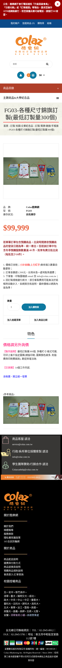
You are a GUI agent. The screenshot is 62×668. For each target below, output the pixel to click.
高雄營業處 (33, 615)
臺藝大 (34, 600)
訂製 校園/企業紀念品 (21, 126)
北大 (6, 607)
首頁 (5, 126)
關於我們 (8, 526)
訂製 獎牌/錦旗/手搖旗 (47, 126)
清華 (6, 596)
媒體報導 (8, 530)
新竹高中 (20, 592)
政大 (6, 600)
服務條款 (8, 534)
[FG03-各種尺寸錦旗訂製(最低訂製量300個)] (31, 171)
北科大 (16, 603)
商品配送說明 (11, 559)
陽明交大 (22, 596)
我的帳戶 (15, 23)
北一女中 (8, 592)
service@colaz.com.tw (22, 444)
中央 (13, 600)
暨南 (26, 607)
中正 (26, 600)
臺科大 (7, 603)
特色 (31, 334)
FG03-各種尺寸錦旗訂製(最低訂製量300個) (31, 129)
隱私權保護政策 (12, 537)
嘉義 (15, 611)
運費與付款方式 (12, 563)
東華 (13, 607)
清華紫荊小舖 (18, 615)
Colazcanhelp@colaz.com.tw (25, 469)
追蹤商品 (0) (28, 23)
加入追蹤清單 (14, 320)
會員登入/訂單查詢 (14, 574)
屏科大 (25, 603)
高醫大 (7, 611)
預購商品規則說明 (13, 570)
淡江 (19, 607)
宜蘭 (6, 615)
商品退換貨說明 (12, 567)
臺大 (13, 596)
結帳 (49, 23)
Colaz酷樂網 (32, 207)
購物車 (41, 23)
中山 (19, 600)
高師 (22, 611)
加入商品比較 (41, 320)
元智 (36, 611)
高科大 (35, 603)
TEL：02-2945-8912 (43, 630)
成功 (31, 596)
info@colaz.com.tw (46, 276)
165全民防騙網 (12, 541)
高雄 (33, 607)
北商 (29, 611)
